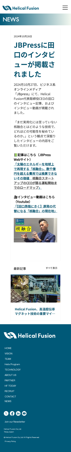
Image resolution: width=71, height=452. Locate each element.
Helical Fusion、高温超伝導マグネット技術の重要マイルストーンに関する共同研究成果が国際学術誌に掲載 (35, 311)
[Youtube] (24, 413)
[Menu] (65, 7)
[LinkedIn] (18, 413)
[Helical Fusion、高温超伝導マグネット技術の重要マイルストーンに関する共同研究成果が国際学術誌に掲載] (35, 288)
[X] (6, 413)
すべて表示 (51, 268)
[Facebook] (12, 413)
